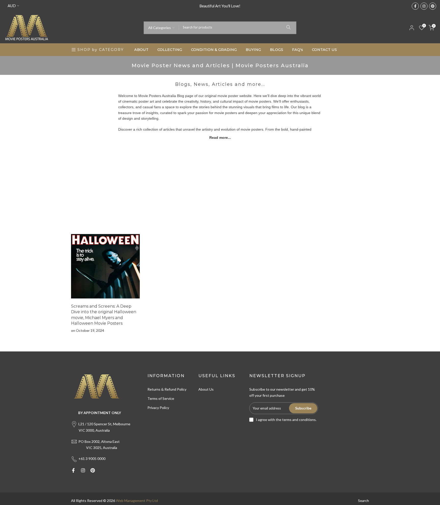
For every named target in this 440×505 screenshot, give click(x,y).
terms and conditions (299, 419)
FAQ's (297, 49)
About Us (206, 389)
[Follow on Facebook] (415, 6)
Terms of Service (160, 398)
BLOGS (276, 49)
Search (363, 500)
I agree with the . (286, 419)
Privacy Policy (158, 407)
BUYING (253, 49)
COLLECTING (169, 49)
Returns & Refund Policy (166, 389)
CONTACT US (324, 49)
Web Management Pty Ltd (137, 500)
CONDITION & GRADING (214, 49)
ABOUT (141, 49)
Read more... (220, 137)
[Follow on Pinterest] (432, 6)
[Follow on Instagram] (424, 6)
